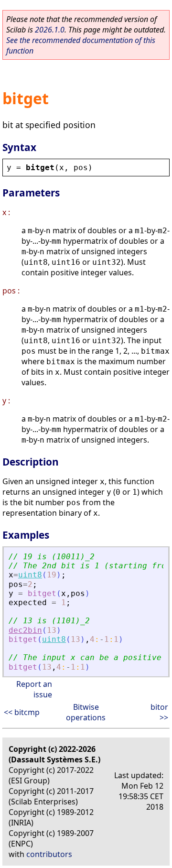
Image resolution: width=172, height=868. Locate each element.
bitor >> (159, 712)
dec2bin (25, 630)
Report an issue (34, 689)
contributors (49, 854)
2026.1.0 (49, 29)
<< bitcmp (22, 712)
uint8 (30, 574)
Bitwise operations (86, 712)
